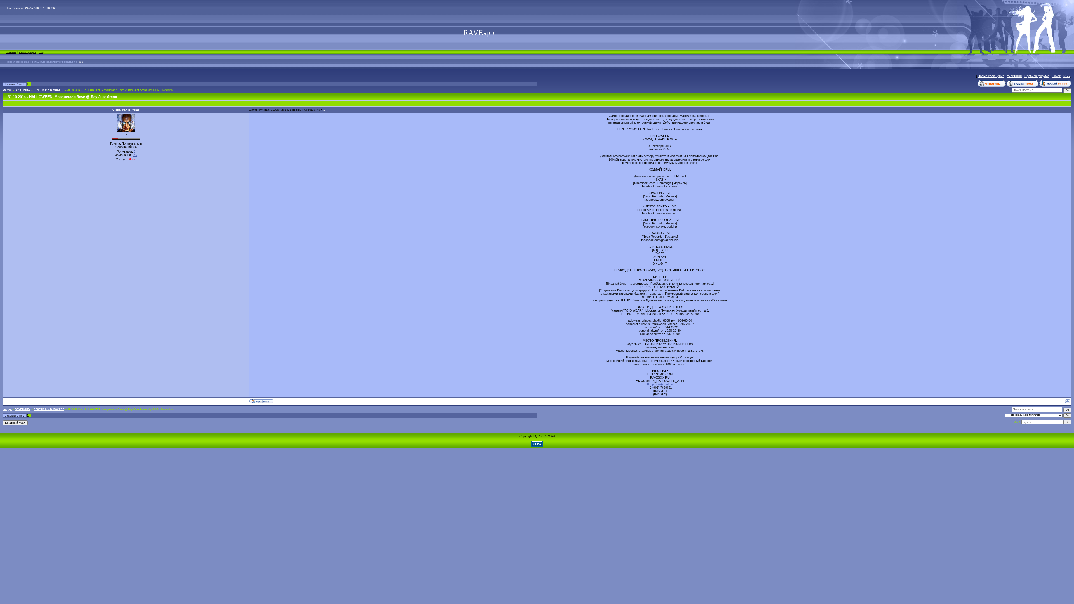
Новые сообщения (991, 76)
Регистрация (27, 52)
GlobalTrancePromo (126, 109)
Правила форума (1036, 76)
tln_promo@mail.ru (660, 384)
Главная (11, 52)
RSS (81, 61)
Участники (1014, 76)
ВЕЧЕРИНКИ (22, 90)
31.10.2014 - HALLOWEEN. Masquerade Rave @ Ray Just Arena (107, 90)
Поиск (1056, 76)
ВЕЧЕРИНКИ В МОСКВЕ (49, 90)
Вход (42, 52)
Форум (7, 90)
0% (135, 155)
